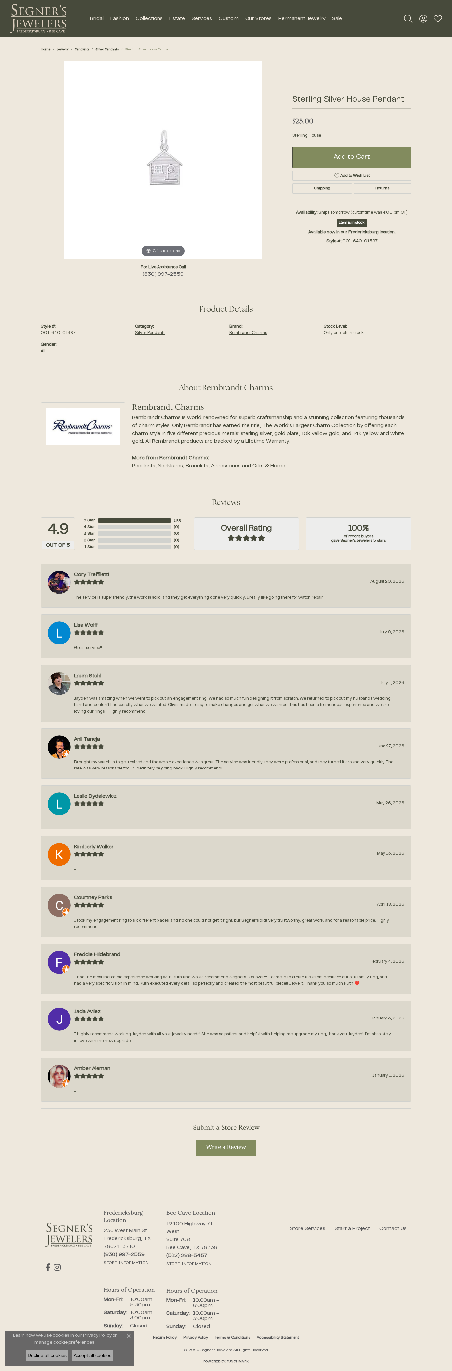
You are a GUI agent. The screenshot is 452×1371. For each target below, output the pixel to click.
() (177, 520)
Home (45, 49)
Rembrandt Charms (248, 333)
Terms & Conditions (232, 1337)
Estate (177, 18)
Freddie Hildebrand (97, 954)
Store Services (307, 1228)
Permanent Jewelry (301, 18)
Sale (337, 18)
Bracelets (197, 466)
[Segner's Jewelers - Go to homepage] (68, 1235)
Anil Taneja (87, 739)
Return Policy (165, 1337)
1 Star (89, 547)
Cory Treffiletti (91, 574)
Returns (382, 188)
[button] (408, 18)
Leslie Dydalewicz (95, 796)
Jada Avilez (87, 1011)
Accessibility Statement (278, 1337)
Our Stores (258, 18)
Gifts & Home (268, 466)
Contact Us (393, 1228)
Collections (149, 18)
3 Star (89, 533)
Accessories (226, 466)
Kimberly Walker (93, 847)
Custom (229, 18)
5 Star (89, 520)
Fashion (119, 18)
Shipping (322, 188)
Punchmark (238, 1361)
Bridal (97, 18)
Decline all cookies (47, 1355)
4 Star (89, 527)
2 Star (89, 540)
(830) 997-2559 (163, 274)
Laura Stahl (87, 676)
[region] (163, 160)
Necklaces (170, 466)
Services (202, 18)
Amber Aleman (92, 1068)
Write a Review (226, 1147)
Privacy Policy (195, 1337)
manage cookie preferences (64, 1343)
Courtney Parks (93, 897)
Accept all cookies (92, 1355)
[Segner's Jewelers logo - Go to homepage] (38, 18)
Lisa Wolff (86, 625)
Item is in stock (351, 222)
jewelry (62, 49)
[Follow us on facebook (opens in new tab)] (47, 1267)
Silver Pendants (107, 49)
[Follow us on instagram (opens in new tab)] (57, 1267)
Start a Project (352, 1228)
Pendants (82, 49)
